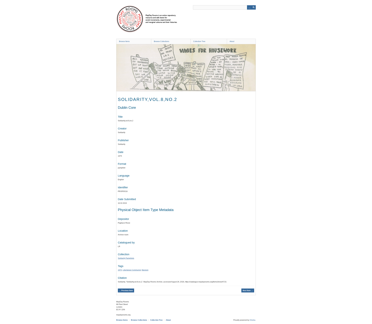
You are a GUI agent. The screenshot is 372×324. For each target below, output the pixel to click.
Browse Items (124, 41)
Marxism (145, 270)
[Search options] (249, 7)
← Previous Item (126, 291)
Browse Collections (161, 41)
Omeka (252, 320)
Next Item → (248, 291)
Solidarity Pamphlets (126, 258)
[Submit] (253, 7)
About (232, 41)
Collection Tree (199, 41)
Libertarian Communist (132, 270)
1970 (120, 270)
